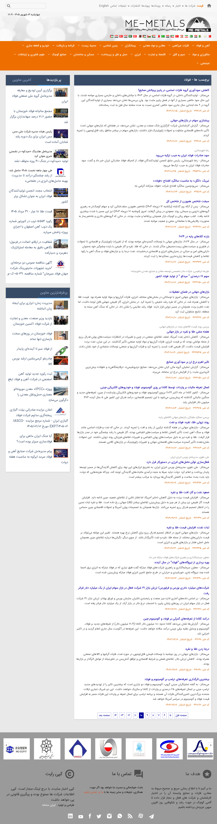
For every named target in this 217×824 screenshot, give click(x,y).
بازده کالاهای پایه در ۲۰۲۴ (194, 236)
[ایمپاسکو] (78, 748)
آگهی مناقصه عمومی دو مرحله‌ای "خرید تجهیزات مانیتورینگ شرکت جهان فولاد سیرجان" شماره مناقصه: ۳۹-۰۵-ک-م (38, 268)
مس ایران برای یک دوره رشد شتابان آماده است (41, 139)
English (104, 6)
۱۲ (129, 715)
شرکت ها (190, 6)
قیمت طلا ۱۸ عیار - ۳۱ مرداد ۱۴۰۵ (31, 211)
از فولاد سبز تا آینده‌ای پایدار (34, 349)
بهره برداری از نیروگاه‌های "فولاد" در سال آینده (181, 562)
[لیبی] (163, 35)
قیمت (200, 6)
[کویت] (172, 35)
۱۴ (115, 715)
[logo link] (168, 26)
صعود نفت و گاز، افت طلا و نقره (190, 492)
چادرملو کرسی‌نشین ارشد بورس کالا (32, 361)
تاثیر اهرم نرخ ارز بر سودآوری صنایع (187, 362)
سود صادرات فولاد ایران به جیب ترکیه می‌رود (182, 155)
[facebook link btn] (90, 816)
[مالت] (158, 35)
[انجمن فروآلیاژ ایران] (139, 748)
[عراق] (167, 35)
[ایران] (186, 35)
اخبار (178, 6)
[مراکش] (177, 35)
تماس (113, 6)
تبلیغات (122, 6)
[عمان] (149, 35)
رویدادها (156, 6)
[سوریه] (125, 35)
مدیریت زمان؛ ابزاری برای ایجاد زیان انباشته (32, 306)
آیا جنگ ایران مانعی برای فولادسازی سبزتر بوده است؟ (34, 438)
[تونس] (135, 35)
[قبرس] (205, 35)
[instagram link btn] (109, 816)
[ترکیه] (121, 35)
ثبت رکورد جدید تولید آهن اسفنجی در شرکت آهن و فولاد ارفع (30, 376)
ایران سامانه (49, 805)
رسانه (168, 6)
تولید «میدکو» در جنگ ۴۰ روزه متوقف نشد (41, 161)
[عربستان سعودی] (130, 35)
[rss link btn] (130, 816)
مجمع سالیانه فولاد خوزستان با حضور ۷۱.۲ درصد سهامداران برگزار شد (39, 117)
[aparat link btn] (140, 816)
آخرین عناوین (22, 80)
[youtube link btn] (80, 817)
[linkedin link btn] (70, 816)
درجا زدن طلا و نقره (197, 649)
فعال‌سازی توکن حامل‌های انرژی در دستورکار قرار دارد (177, 462)
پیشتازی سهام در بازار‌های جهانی (190, 120)
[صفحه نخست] (209, 5)
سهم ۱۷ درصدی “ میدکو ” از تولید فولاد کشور (182, 276)
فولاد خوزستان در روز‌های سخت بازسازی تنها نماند (32, 336)
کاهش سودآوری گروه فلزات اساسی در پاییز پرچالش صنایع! (173, 90)
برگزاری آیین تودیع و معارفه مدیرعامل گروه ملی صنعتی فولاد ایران (40, 96)
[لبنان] (181, 35)
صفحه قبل (181, 715)
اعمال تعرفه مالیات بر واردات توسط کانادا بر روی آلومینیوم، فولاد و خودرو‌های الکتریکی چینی (154, 387)
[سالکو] (200, 748)
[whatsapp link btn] (119, 816)
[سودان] (153, 35)
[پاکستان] (191, 35)
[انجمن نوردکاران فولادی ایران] (169, 748)
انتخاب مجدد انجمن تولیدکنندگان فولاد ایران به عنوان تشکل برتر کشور (38, 196)
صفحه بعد (104, 715)
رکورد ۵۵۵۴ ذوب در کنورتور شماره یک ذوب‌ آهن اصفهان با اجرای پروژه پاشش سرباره (38, 227)
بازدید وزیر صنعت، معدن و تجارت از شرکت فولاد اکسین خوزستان (31, 321)
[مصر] (195, 35)
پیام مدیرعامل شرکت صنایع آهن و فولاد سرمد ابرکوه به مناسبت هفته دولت (38, 457)
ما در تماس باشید (93, 792)
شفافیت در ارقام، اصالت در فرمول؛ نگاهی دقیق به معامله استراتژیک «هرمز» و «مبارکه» (38, 247)
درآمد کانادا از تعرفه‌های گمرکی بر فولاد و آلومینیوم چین (176, 618)
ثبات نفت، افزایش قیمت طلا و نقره (188, 527)
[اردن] (144, 35)
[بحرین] (209, 35)
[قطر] (139, 35)
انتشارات (135, 6)
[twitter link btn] (99, 817)
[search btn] (8, 6)
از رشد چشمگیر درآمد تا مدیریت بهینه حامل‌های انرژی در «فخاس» (40, 178)
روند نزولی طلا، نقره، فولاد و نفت (189, 422)
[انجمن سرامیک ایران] (47, 748)
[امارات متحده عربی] (111, 35)
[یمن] (116, 35)
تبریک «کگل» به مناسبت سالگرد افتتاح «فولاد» (181, 181)
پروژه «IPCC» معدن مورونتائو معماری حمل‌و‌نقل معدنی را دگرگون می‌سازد (41, 394)
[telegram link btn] (151, 817)
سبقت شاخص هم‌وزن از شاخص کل (187, 201)
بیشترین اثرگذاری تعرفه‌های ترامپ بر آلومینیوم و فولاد (177, 679)
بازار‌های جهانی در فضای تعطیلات (189, 292)
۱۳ (122, 715)
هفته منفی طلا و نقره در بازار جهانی (188, 331)
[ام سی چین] (16, 748)
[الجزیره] (200, 35)
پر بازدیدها (54, 80)
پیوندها (146, 6)
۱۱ (135, 715)
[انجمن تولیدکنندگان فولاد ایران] (108, 748)
